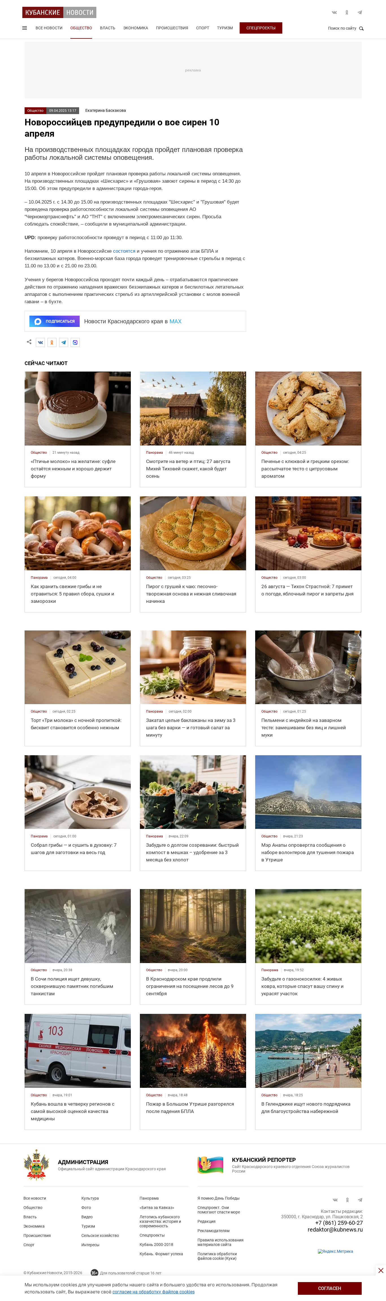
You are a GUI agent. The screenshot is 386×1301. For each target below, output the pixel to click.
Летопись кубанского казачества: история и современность (160, 1221)
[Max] (75, 342)
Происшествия (172, 28)
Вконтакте (334, 12)
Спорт (202, 28)
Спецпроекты (261, 28)
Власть (107, 28)
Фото (86, 1207)
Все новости (49, 28)
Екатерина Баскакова (105, 110)
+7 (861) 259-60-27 (339, 1222)
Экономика (135, 28)
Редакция (207, 1221)
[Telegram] (63, 342)
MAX (176, 321)
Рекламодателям (213, 1230)
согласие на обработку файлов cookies (153, 1292)
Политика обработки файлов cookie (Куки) (217, 1256)
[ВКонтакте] (40, 342)
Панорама (149, 1198)
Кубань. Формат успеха (161, 1254)
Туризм (225, 28)
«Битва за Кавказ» (157, 1207)
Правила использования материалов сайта (221, 1242)
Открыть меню (25, 29)
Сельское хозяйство (100, 1235)
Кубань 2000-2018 (156, 1244)
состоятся (124, 251)
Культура (90, 1198)
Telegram (359, 12)
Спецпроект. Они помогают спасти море (219, 1209)
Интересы (90, 1245)
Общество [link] (39, 453)
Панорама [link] (154, 453)
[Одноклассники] (52, 342)
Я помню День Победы (219, 1198)
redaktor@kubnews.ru (335, 1229)
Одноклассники (347, 12)
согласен (329, 1288)
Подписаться (60, 321)
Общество (81, 28)
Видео (87, 1217)
